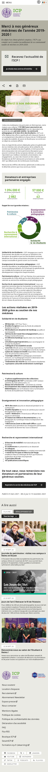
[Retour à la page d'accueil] (12, 13)
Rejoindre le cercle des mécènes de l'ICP (21, 485)
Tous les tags (9, 516)
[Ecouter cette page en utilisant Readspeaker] (10, 85)
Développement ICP (24, 512)
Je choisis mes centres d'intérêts (19, 69)
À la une (7, 512)
